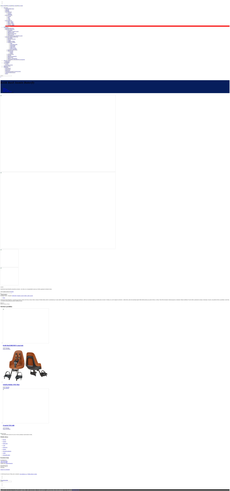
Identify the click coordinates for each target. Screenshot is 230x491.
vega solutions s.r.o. (23, 474)
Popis (4, 297)
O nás (4, 445)
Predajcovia (5, 447)
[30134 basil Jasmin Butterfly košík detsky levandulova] (57, 171)
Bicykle (4, 439)
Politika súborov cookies (32, 474)
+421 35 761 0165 (3, 461)
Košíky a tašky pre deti (7, 91)
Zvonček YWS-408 (8, 425)
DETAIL (7, 348)
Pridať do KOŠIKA (6, 349)
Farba (2, 291)
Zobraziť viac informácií (5, 469)
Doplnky (4, 441)
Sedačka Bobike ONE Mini (11, 384)
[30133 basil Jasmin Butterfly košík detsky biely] (57, 248)
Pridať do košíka (4, 294)
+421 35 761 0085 (3, 462)
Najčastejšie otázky (6, 455)
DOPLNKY (5, 89)
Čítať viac (77, 489)
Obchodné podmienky (7, 451)
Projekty (4, 449)
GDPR (4, 453)
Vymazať (12, 291)
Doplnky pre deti (6, 90)
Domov (4, 88)
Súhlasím (74, 489)
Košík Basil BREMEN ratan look (13, 345)
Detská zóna (5, 443)
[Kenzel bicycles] (11, 5)
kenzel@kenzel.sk (9, 463)
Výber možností (6, 388)
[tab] (116, 297)
